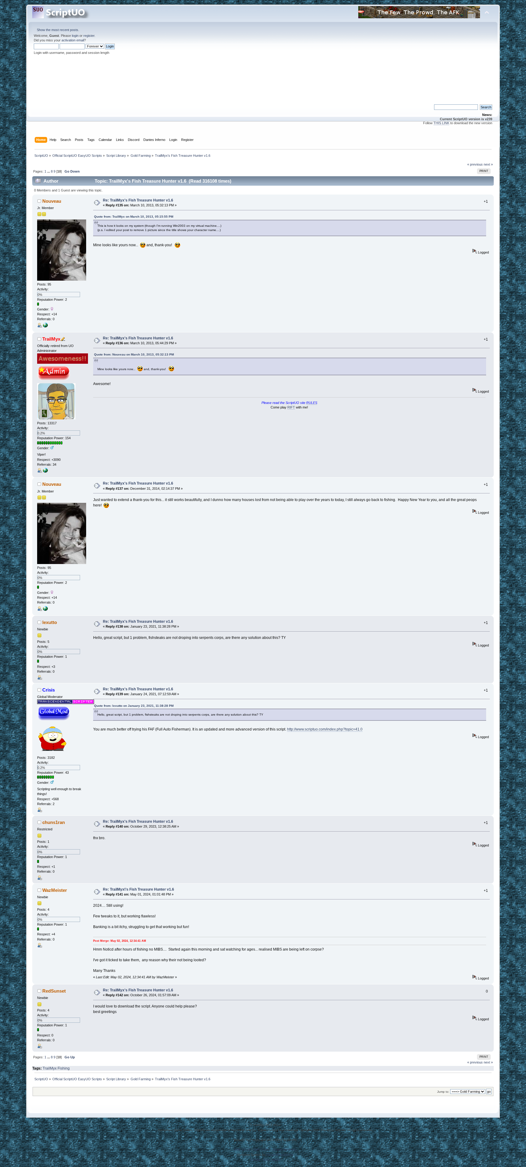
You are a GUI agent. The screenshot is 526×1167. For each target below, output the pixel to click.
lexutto (49, 622)
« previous (475, 164)
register (88, 35)
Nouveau (51, 201)
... (49, 171)
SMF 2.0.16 (242, 1149)
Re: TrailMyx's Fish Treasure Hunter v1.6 (138, 200)
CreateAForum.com (279, 1154)
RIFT (291, 407)
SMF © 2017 (262, 1149)
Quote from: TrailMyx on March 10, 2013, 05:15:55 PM (133, 216)
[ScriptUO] (45, 471)
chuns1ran (53, 822)
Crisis (48, 689)
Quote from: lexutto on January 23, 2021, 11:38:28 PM (134, 705)
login (75, 35)
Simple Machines (284, 1149)
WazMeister (54, 890)
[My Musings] (45, 326)
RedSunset (54, 991)
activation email (72, 40)
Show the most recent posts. (58, 30)
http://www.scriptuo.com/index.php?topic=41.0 (325, 729)
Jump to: (443, 1091)
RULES (311, 403)
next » (488, 164)
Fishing (64, 1068)
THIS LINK (441, 123)
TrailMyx (51, 339)
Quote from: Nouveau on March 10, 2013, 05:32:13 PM (134, 354)
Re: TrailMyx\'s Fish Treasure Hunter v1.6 (138, 889)
